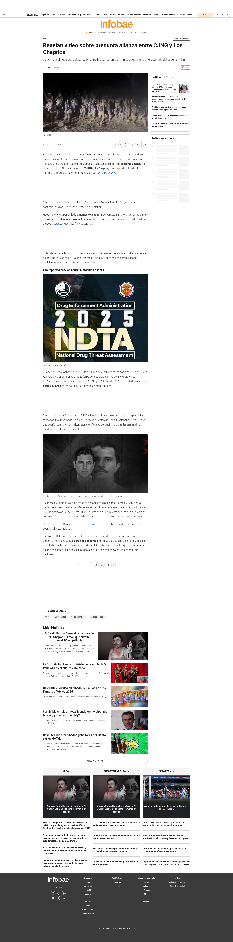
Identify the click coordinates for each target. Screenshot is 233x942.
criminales (58, 223)
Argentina (44, 15)
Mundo (121, 15)
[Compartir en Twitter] (126, 144)
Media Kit (146, 902)
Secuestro (111, 32)
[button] (4, 15)
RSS (88, 917)
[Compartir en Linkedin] (132, 144)
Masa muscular (100, 32)
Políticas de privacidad (176, 886)
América (88, 882)
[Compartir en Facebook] (120, 144)
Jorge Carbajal (132, 32)
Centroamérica (109, 15)
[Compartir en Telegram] (137, 144)
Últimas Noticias (134, 15)
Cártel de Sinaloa (106, 172)
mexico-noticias (97, 617)
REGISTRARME (205, 15)
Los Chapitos (60, 617)
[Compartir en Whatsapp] (115, 144)
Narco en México (184, 15)
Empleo (117, 886)
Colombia (72, 15)
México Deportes (150, 15)
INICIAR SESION (223, 15)
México (90, 15)
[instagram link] (64, 893)
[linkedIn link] (64, 898)
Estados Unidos (58, 15)
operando (102, 516)
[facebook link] (53, 893)
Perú (98, 15)
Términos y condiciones (176, 882)
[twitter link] (58, 893)
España (81, 15)
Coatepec (143, 32)
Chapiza (125, 202)
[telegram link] (58, 898)
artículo (92, 524)
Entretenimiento (168, 15)
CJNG (47, 617)
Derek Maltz (121, 32)
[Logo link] (116, 24)
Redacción (117, 882)
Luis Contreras (52, 67)
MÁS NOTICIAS (95, 760)
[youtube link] (53, 898)
